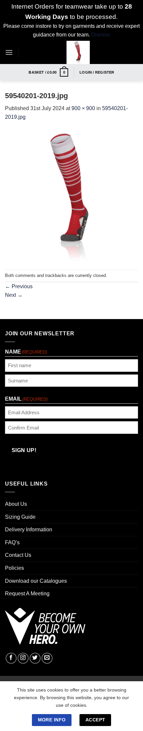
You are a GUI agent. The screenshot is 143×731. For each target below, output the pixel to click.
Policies (14, 568)
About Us (16, 504)
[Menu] (9, 52)
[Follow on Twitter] (35, 658)
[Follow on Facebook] (11, 658)
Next (14, 295)
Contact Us (18, 555)
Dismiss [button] (100, 34)
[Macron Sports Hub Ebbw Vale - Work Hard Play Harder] (78, 52)
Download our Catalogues (36, 581)
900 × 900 (83, 108)
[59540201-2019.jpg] (71, 195)
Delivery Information (28, 529)
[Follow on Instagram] (23, 658)
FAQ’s (12, 542)
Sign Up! (24, 450)
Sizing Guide (20, 517)
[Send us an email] (47, 658)
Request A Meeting (27, 593)
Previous (19, 286)
